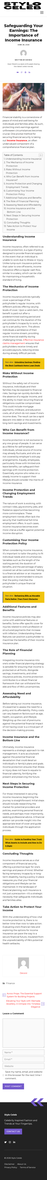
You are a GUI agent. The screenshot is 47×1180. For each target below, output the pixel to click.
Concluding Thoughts (18, 222)
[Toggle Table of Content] (39, 155)
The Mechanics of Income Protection (20, 164)
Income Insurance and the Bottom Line (21, 210)
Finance (10, 983)
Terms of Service (28, 1167)
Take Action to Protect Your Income (22, 228)
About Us (21, 1164)
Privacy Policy (10, 1167)
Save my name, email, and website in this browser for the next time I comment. (23, 1075)
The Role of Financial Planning (22, 201)
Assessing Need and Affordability (23, 205)
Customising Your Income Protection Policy (20, 192)
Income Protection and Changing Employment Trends (24, 185)
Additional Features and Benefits (23, 197)
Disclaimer (9, 1164)
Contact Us (13, 1131)
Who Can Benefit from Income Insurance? (22, 178)
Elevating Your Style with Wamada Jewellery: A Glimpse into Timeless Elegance (23, 1004)
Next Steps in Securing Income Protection (23, 217)
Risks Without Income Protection (18, 171)
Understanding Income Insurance (23, 159)
